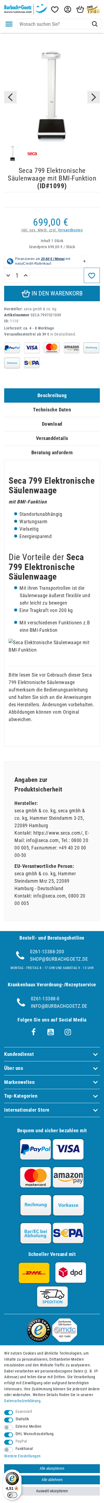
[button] (67, 9)
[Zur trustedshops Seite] (39, 1340)
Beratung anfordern (52, 452)
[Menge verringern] (8, 275)
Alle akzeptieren (52, 1468)
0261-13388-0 (45, 998)
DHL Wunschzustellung (35, 1434)
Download (52, 424)
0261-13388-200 (47, 951)
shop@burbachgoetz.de (59, 959)
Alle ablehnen (52, 1479)
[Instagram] (68, 1032)
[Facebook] (33, 1032)
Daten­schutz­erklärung (22, 1401)
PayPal (21, 1441)
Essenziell (24, 1411)
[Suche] (94, 24)
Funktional (24, 1448)
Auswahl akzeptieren (52, 1491)
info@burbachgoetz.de (59, 1006)
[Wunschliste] (54, 9)
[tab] (52, 395)
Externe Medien (29, 1426)
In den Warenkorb (56, 293)
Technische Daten (52, 410)
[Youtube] (51, 1032)
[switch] (12, 1495)
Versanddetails (52, 438)
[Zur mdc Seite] (64, 1340)
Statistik (22, 1419)
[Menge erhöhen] (25, 275)
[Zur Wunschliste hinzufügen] (92, 275)
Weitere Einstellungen (22, 1456)
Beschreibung (52, 395)
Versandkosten (70, 230)
